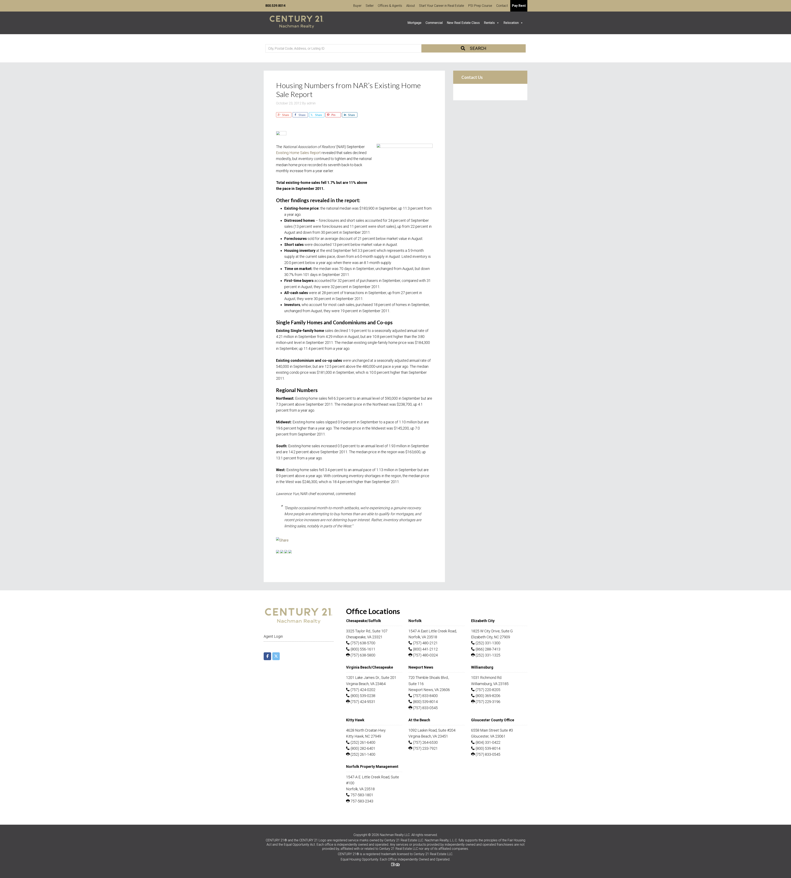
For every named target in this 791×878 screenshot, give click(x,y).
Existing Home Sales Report (298, 153)
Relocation (511, 23)
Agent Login (273, 636)
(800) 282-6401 (362, 748)
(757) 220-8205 (487, 690)
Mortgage (414, 23)
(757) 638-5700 (362, 643)
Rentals (489, 23)
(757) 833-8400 (425, 696)
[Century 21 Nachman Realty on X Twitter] (276, 656)
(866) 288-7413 (487, 649)
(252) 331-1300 (487, 643)
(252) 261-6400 (362, 742)
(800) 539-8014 (425, 701)
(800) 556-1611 (362, 649)
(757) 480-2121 (425, 643)
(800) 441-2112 (425, 649)
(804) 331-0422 (487, 742)
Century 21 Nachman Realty (297, 23)
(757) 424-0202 (362, 690)
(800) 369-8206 (487, 696)
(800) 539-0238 (362, 696)
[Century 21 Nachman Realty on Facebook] (267, 656)
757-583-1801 (361, 795)
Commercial (434, 23)
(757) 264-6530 (425, 742)
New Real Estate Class (463, 23)
